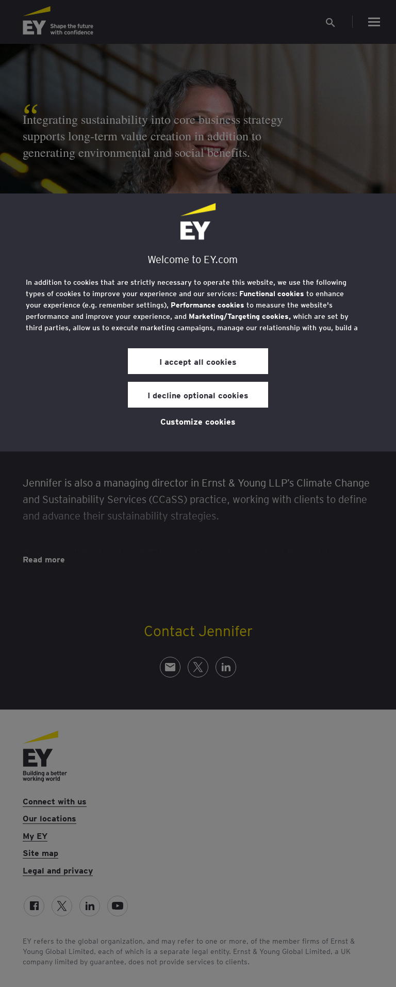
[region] (198, 322)
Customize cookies (198, 421)
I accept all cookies (198, 361)
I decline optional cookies (198, 394)
